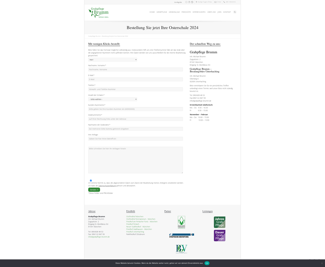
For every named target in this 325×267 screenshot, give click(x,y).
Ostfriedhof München (134, 216)
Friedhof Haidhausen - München (139, 229)
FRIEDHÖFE (186, 12)
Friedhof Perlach (132, 224)
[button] (186, 2)
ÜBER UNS (211, 12)
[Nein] (322, 263)
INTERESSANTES (199, 12)
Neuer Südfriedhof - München (138, 226)
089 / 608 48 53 (230, 2)
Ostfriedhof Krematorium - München (140, 219)
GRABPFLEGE (162, 12)
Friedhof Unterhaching (135, 231)
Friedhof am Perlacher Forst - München (141, 221)
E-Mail (218, 2)
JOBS (220, 12)
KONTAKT (227, 12)
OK (207, 263)
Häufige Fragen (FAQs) (204, 2)
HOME (152, 12)
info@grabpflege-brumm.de (200, 101)
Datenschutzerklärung (107, 185)
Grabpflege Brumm (94, 36)
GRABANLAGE (174, 12)
